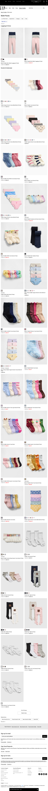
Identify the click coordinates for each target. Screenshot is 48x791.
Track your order (3, 774)
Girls (13, 8)
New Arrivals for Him (16, 719)
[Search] (43, 8)
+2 (10, 101)
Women (5, 8)
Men (10, 8)
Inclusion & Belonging (29, 774)
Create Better (30, 772)
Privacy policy (3, 742)
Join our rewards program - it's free (18, 773)
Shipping (2, 771)
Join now (2, 751)
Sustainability (31, 785)
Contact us (9, 742)
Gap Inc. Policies (22, 786)
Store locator (40, 771)
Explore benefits (15, 771)
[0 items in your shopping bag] (46, 1)
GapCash (2, 780)
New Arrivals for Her (6, 719)
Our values (29, 771)
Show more (3, 721)
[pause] (46, 4)
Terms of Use (26, 785)
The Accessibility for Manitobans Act (13, 786)
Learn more (7, 751)
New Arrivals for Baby (27, 719)
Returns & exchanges (4, 772)
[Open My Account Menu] (44, 1)
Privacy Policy (11, 785)
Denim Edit (36, 719)
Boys (17, 8)
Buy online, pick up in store (4, 779)
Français (6, 783)
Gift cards (2, 775)
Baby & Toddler (22, 8)
